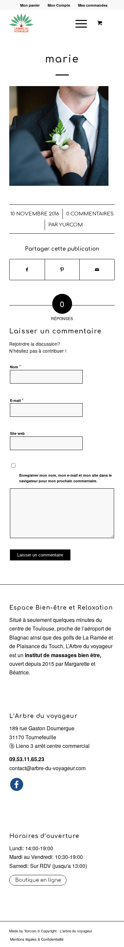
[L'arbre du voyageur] (51, 23)
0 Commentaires (90, 213)
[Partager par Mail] (97, 269)
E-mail (16, 400)
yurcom (71, 224)
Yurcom (30, 930)
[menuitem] (30, 5)
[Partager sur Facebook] (27, 269)
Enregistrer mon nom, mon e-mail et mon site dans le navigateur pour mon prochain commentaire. (65, 478)
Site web (17, 433)
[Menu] (78, 23)
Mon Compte (59, 5)
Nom (15, 366)
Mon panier (30, 5)
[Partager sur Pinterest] (62, 269)
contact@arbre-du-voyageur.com (47, 768)
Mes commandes (92, 5)
